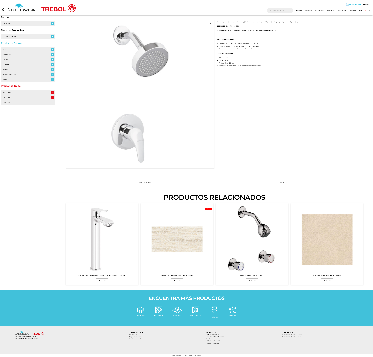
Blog (360, 10)
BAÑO (5, 79)
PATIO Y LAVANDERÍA (9, 74)
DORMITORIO (7, 54)
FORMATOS (6, 23)
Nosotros (353, 10)
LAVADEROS (6, 102)
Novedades (308, 10)
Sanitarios (214, 317)
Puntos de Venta (342, 10)
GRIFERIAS (6, 97)
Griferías (232, 315)
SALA (4, 49)
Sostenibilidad (319, 10)
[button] (210, 24)
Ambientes (330, 10)
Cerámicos (177, 315)
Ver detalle (102, 280)
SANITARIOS (6, 92)
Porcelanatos (140, 315)
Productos (299, 10)
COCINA (5, 59)
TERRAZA (6, 64)
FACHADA (6, 69)
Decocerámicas (195, 315)
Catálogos (366, 4)
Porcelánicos (158, 315)
